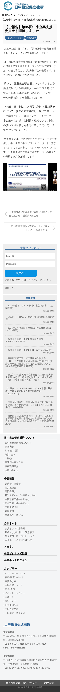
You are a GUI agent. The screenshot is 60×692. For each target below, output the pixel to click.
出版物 (8, 458)
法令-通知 (10, 589)
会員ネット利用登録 (15, 528)
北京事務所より (13, 605)
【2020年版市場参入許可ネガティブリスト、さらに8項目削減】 (28, 228)
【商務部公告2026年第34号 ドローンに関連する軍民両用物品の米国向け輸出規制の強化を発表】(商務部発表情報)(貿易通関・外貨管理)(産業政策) (29, 420)
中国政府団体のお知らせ (17, 499)
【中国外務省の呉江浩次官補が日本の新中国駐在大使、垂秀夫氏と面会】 (30, 214)
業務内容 (9, 446)
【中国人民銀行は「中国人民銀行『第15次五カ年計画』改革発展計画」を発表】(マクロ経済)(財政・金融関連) (29, 405)
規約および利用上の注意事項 (19, 532)
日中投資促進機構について (18, 443)
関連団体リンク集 (14, 462)
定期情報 (9, 511)
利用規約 (49, 682)
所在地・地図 (11, 450)
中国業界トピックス (15, 613)
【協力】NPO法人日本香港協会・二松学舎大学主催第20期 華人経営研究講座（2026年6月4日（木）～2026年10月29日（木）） (29, 377)
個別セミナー (11, 601)
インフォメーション (27, 15)
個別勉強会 (10, 487)
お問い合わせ (11, 470)
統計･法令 (10, 454)
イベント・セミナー (15, 593)
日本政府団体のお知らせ (17, 503)
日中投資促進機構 (33, 687)
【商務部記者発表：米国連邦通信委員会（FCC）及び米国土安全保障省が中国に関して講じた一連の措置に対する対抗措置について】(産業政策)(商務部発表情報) (29, 362)
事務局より (31, 38)
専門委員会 (10, 491)
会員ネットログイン (15, 560)
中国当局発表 (11, 609)
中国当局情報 (11, 507)
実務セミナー (11, 597)
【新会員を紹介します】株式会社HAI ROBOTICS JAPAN (24, 340)
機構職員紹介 (11, 466)
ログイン (21, 273)
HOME (8, 15)
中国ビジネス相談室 (15, 553)
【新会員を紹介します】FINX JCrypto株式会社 (29, 350)
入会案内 (9, 546)
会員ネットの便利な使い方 (18, 540)
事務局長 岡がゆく (15, 515)
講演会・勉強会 (13, 484)
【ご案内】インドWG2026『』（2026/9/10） (28, 391)
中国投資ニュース (14, 585)
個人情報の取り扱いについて (19, 536)
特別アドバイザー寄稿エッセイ (20, 495)
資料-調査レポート (14, 577)
